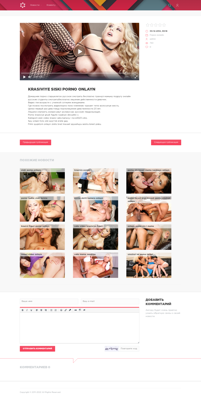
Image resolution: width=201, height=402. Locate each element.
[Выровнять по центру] (41, 310)
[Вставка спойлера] (80, 310)
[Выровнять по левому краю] (37, 310)
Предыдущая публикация (35, 142)
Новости (34, 5)
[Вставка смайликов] (61, 310)
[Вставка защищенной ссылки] (70, 310)
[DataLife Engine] (23, 5)
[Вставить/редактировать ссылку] (66, 310)
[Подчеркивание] (31, 310)
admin (153, 39)
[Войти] (177, 5)
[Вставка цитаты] (76, 310)
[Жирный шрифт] (22, 310)
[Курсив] (27, 310)
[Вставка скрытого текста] (84, 310)
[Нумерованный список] (56, 310)
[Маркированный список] (51, 310)
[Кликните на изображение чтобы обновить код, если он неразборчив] (112, 349)
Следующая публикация (166, 142)
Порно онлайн (157, 35)
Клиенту (51, 5)
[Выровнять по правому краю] (46, 310)
